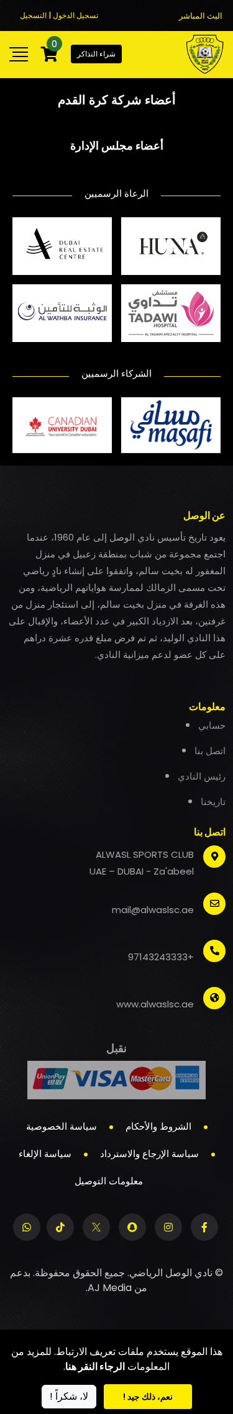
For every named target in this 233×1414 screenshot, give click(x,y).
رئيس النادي (202, 776)
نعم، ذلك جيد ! (148, 1396)
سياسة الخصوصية (61, 1126)
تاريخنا (213, 801)
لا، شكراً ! (69, 1396)
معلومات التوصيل (109, 1180)
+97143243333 (161, 956)
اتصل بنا (210, 750)
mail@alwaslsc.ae (153, 909)
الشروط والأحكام (158, 1126)
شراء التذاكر (96, 53)
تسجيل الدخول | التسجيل (59, 15)
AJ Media (110, 1288)
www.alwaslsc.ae (155, 1004)
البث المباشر (200, 16)
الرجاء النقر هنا (95, 1366)
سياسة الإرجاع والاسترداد (149, 1153)
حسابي (212, 725)
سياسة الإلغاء (45, 1153)
